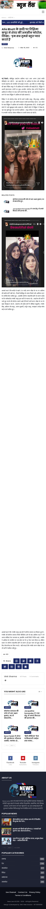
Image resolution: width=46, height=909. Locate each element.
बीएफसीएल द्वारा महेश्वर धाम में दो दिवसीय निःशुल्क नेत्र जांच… (26, 820)
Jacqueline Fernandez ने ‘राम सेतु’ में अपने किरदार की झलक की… (28, 210)
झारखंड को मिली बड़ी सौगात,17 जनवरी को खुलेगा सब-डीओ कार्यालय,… (27, 830)
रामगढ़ (4, 859)
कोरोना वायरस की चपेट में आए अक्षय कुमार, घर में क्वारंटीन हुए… (28, 200)
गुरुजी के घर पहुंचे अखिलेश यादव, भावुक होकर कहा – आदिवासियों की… (28, 839)
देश (3, 863)
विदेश (3, 873)
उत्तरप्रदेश (4, 882)
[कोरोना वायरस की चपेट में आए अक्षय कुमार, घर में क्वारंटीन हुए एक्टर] (6, 201)
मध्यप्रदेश (4, 868)
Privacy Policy (34, 892)
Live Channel (11, 892)
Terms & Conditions (23, 895)
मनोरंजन (4, 44)
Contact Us (22, 892)
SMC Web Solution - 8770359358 (31, 905)
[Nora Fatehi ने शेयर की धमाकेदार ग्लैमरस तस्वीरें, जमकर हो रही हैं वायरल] (13, 727)
